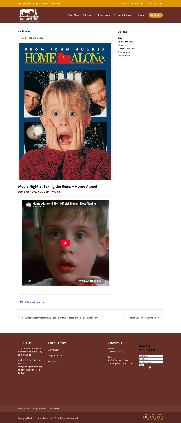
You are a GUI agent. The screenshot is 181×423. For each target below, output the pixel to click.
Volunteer (55, 3)
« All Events (24, 31)
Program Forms (40, 3)
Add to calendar (32, 302)
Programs (103, 15)
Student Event (124, 55)
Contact (142, 15)
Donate (157, 15)
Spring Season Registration (142, 317)
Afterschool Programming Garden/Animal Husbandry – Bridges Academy (61, 317)
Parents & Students (123, 15)
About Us (72, 15)
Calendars (87, 15)
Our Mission (24, 3)
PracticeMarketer (39, 418)
